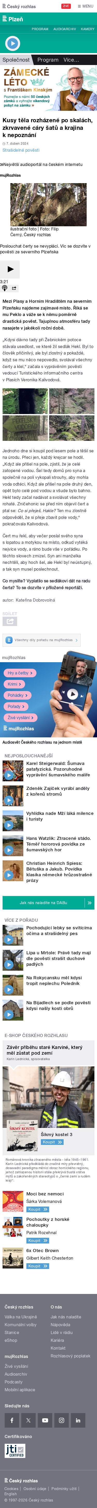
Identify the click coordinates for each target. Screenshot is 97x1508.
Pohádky (16, 695)
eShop (11, 1340)
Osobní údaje (35, 1489)
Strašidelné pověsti (21, 150)
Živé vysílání (18, 717)
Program (40, 29)
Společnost (16, 60)
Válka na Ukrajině (21, 1316)
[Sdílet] (14, 288)
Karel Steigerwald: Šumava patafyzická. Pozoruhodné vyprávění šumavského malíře (58, 769)
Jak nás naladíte (66, 1316)
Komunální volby (20, 1324)
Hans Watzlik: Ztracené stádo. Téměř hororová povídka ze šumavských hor (58, 844)
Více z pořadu (21, 920)
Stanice (12, 1332)
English (10, 1494)
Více (71, 60)
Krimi (12, 684)
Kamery (87, 29)
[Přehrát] (10, 270)
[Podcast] (4, 288)
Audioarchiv (65, 29)
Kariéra (57, 1340)
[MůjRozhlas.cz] (10, 175)
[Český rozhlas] (19, 6)
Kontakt (58, 1348)
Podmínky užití (64, 1489)
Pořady (14, 706)
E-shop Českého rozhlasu (36, 1035)
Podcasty (14, 1382)
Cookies (11, 1489)
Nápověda (60, 1324)
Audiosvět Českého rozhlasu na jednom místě (42, 742)
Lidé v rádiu (62, 1332)
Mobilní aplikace (20, 1389)
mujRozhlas (14, 657)
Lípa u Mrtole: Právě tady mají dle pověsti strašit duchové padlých (58, 958)
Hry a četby (18, 673)
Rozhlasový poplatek (71, 1356)
